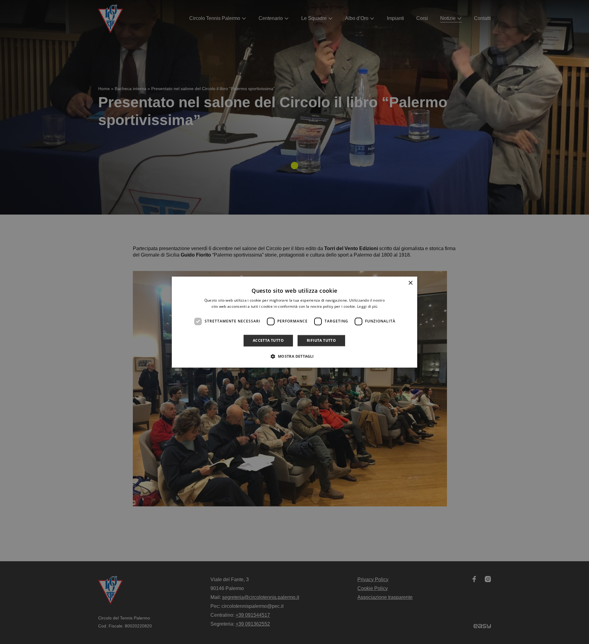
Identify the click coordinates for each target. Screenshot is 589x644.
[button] (294, 356)
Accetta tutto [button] (268, 340)
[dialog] (294, 322)
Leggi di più (367, 306)
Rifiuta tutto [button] (321, 340)
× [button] (410, 283)
